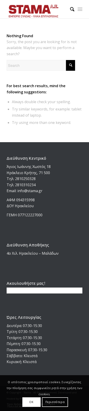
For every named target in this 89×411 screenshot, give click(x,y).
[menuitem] (69, 9)
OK (31, 402)
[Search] (69, 9)
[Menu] (80, 9)
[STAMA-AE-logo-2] (37, 9)
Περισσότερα (55, 402)
